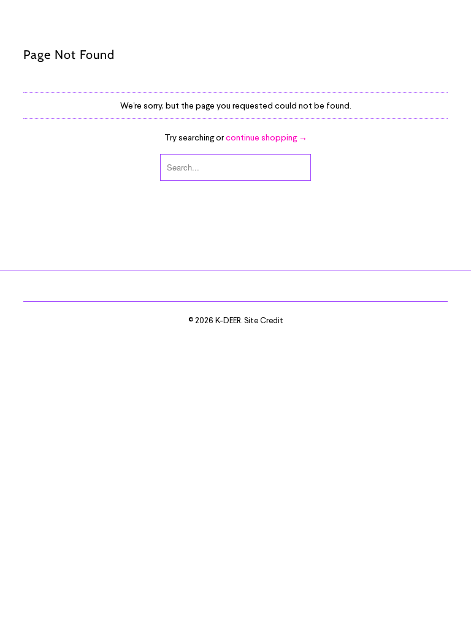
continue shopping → (266, 137)
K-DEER (228, 320)
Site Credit (263, 320)
